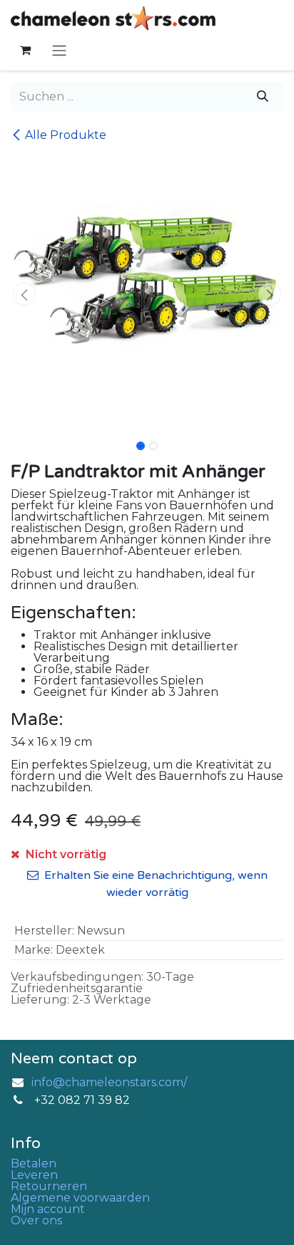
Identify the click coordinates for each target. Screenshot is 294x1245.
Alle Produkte (65, 135)
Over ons (36, 1220)
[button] (24, 294)
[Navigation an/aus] (59, 50)
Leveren (34, 1175)
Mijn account (48, 1209)
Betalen (33, 1163)
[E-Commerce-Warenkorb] (25, 50)
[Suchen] (262, 97)
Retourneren (49, 1186)
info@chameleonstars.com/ (109, 1082)
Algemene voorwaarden (80, 1197)
